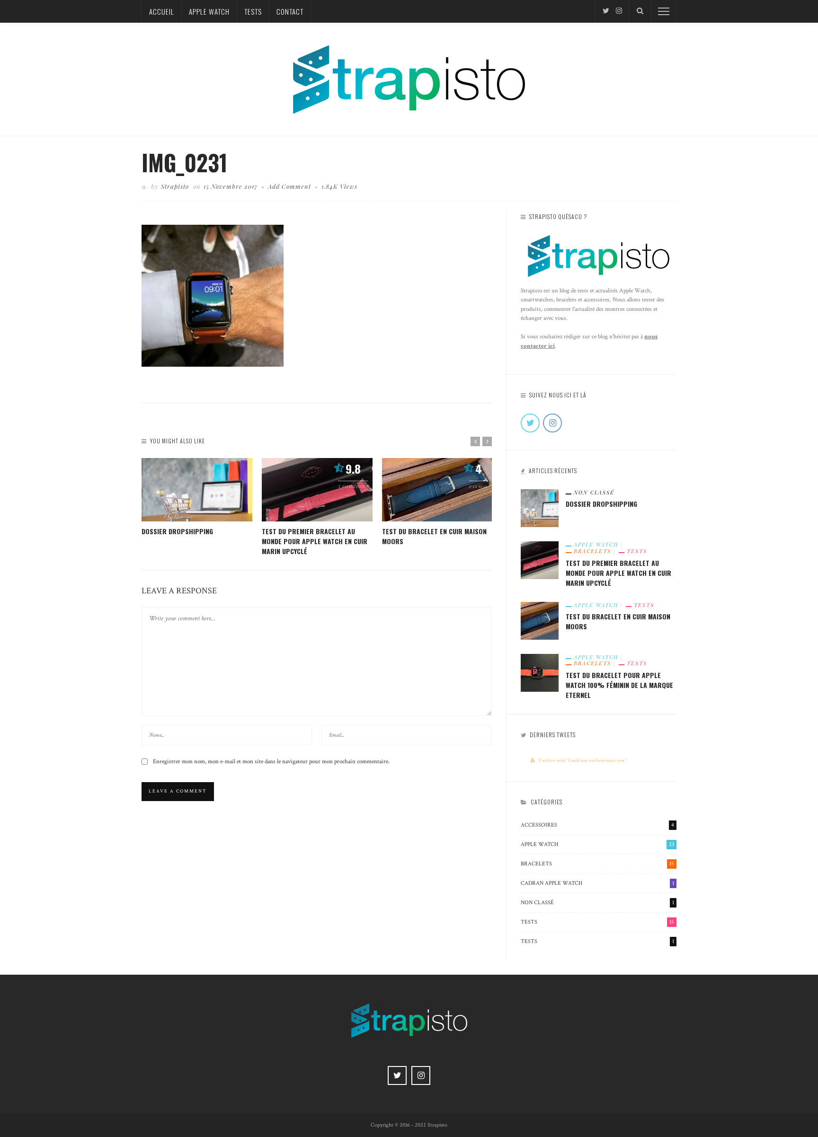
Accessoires (597, 825)
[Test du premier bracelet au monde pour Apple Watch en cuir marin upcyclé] (317, 489)
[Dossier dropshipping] (197, 489)
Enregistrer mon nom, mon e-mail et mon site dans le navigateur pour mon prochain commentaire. (271, 762)
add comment (289, 186)
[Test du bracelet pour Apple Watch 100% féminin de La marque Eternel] (540, 672)
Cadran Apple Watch (597, 883)
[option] (197, 497)
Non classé (594, 492)
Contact (289, 11)
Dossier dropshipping (177, 531)
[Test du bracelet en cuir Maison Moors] (437, 489)
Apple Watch (209, 11)
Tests (253, 11)
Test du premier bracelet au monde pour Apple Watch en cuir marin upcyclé (314, 541)
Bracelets (592, 551)
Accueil (161, 11)
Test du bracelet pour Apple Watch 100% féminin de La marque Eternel (619, 685)
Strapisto (175, 186)
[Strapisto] (409, 78)
